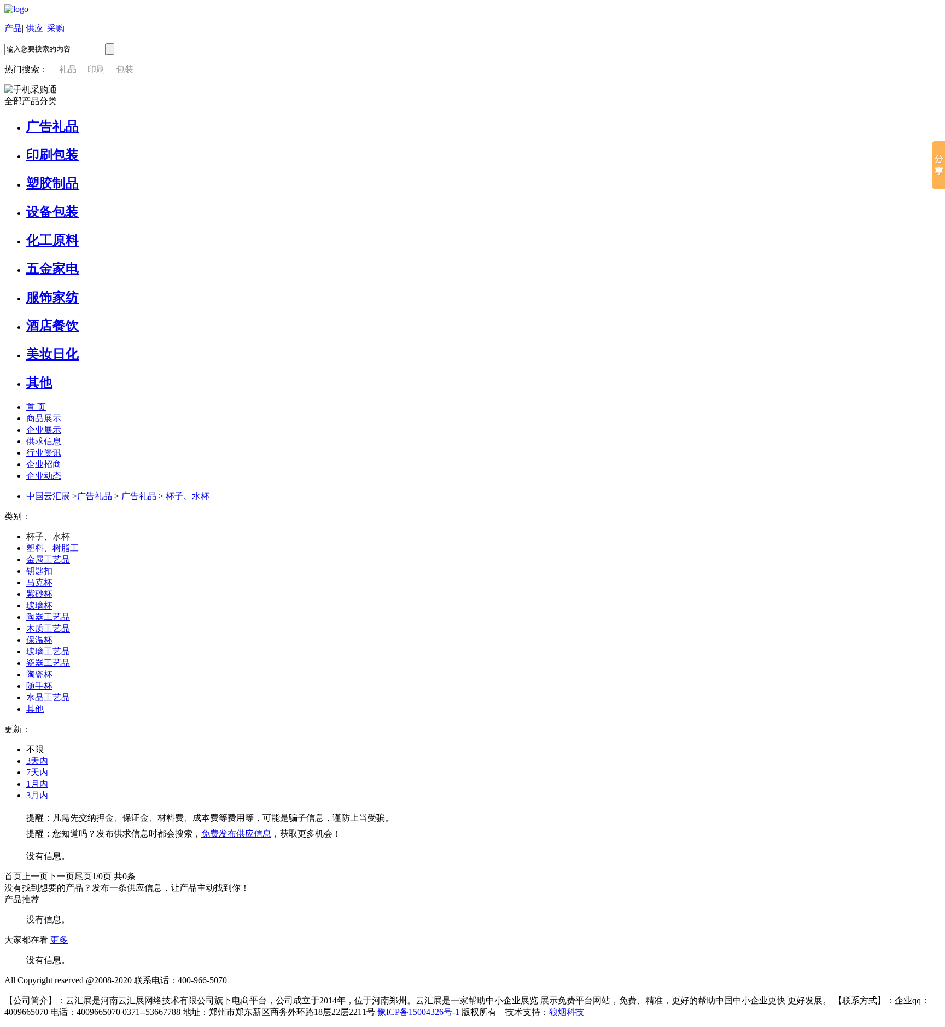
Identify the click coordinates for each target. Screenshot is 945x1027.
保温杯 (39, 640)
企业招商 (43, 464)
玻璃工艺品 (48, 651)
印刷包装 (52, 155)
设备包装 (52, 212)
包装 (124, 69)
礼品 (68, 69)
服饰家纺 (52, 297)
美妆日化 (52, 354)
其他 (39, 382)
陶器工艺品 (48, 617)
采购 (56, 28)
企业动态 (43, 475)
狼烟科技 (566, 1012)
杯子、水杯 (187, 496)
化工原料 (52, 240)
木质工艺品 (48, 628)
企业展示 (43, 429)
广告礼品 (52, 126)
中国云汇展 (48, 496)
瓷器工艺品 (48, 663)
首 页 (36, 406)
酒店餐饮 (52, 325)
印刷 (96, 69)
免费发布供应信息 (236, 833)
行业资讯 (43, 452)
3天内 (37, 760)
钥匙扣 (39, 571)
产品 (13, 28)
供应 (34, 28)
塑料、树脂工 (52, 548)
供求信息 (43, 441)
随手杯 (39, 686)
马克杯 (39, 582)
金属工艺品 (48, 559)
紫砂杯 (39, 594)
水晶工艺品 (48, 697)
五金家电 (52, 269)
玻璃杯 (39, 605)
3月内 (37, 795)
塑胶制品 (52, 183)
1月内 (37, 783)
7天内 (37, 772)
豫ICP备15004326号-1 (418, 1012)
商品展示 (43, 418)
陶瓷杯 (39, 674)
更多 (59, 939)
